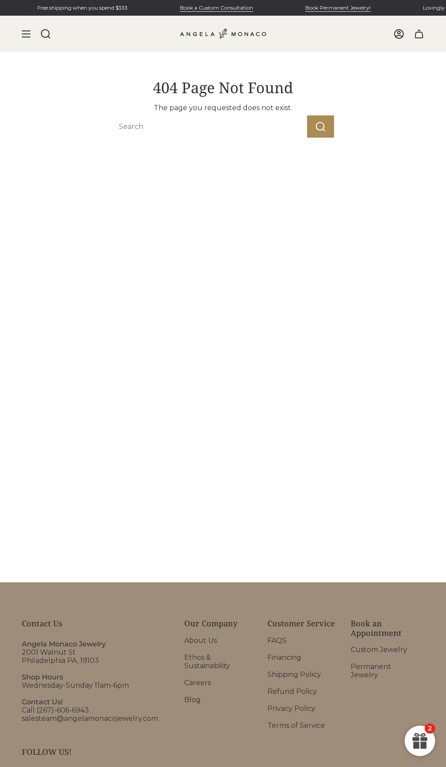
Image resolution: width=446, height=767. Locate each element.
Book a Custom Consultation (213, 7)
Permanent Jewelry (371, 670)
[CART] (419, 34)
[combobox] (194, 126)
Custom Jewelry (379, 649)
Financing (284, 657)
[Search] (320, 126)
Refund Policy (292, 691)
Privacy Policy (291, 708)
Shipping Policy (294, 674)
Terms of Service (296, 725)
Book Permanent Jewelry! (334, 7)
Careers (197, 683)
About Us (200, 640)
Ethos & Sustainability (207, 661)
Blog (192, 700)
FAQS (277, 640)
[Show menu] (26, 34)
